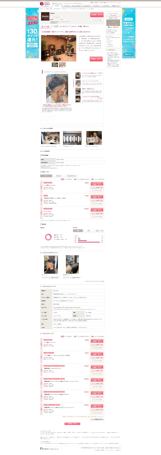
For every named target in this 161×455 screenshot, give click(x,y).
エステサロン (106, 5)
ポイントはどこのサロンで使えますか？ (113, 58)
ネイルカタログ (86, 5)
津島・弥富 (59, 432)
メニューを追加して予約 (97, 187)
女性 (78, 230)
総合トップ (42, 8)
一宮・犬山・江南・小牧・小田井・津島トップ (78, 8)
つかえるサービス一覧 (111, 31)
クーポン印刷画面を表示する (96, 419)
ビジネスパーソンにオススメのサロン (98, 432)
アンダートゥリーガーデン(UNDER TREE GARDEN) (109, 443)
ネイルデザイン (110, 46)
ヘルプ (119, 2)
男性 (89, 230)
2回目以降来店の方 (71, 176)
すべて (46, 176)
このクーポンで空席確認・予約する (97, 183)
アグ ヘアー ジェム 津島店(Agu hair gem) (60, 443)
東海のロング (52, 437)
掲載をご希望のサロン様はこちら (113, 447)
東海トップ (65, 8)
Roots (52, 13)
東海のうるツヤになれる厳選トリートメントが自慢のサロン (68, 437)
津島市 (69, 432)
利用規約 (102, 450)
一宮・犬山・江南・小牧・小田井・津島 (47, 432)
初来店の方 (59, 176)
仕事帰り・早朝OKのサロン (112, 432)
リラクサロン (96, 5)
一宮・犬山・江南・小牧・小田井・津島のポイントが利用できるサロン (95, 437)
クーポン (109, 42)
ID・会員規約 (97, 450)
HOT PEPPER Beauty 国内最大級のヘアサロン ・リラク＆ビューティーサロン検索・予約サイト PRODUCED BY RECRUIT (45, 4)
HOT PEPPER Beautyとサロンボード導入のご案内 (92, 447)
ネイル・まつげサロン (76, 5)
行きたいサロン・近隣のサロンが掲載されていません (113, 55)
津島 (73, 432)
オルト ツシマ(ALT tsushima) (45, 443)
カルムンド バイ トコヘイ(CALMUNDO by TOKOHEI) (78, 443)
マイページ (113, 2)
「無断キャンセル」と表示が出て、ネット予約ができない (113, 65)
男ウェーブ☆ (45, 274)
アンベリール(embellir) (93, 443)
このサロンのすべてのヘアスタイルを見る (94, 281)
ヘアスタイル (67, 5)
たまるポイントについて (112, 29)
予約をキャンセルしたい (112, 63)
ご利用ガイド (118, 450)
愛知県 (65, 432)
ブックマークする (98, 20)
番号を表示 (55, 290)
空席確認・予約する (97, 14)
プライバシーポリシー (110, 450)
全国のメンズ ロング (44, 437)
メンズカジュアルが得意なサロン (82, 432)
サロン (108, 39)
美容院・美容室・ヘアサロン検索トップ (100, 2)
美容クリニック (115, 5)
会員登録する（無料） (113, 18)
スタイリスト (110, 41)
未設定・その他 (99, 230)
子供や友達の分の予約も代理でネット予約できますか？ (113, 61)
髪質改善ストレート (67, 274)
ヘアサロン (57, 5)
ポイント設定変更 (110, 32)
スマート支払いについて (112, 52)
